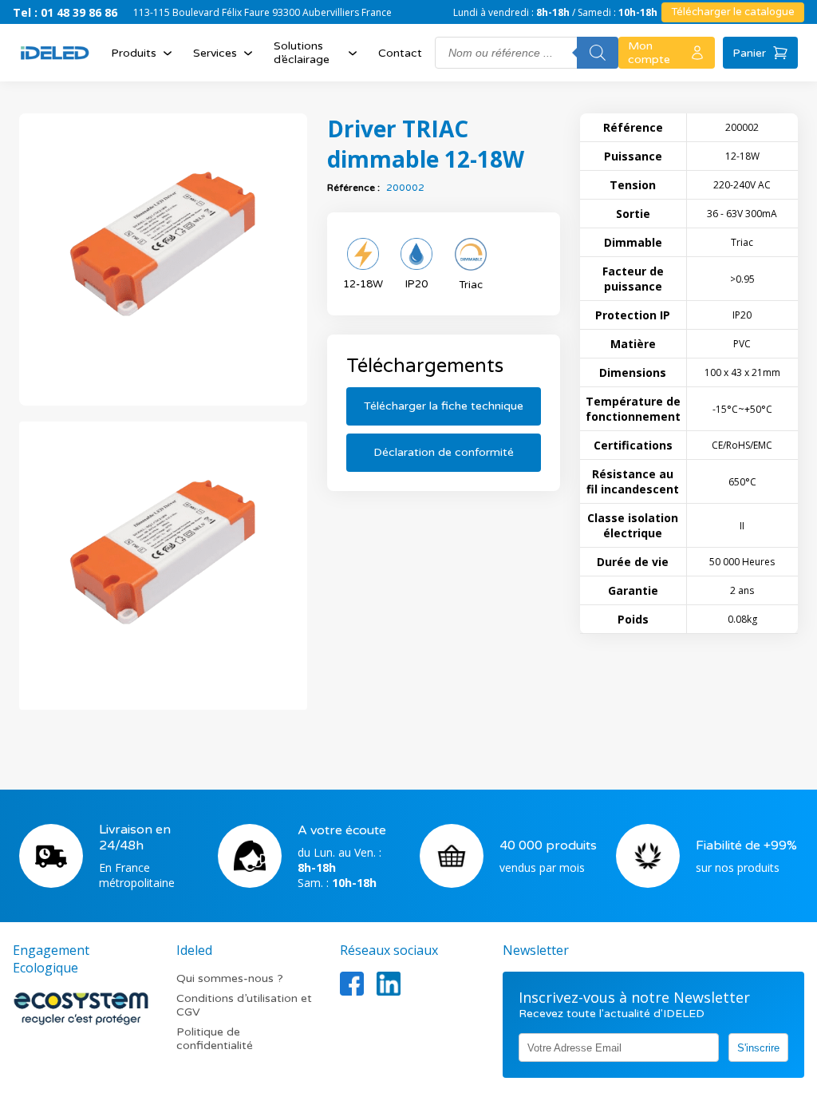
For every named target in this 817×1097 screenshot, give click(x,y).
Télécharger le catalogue (733, 12)
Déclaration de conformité (443, 452)
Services (215, 53)
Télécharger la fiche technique (443, 406)
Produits (133, 53)
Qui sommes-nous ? (229, 978)
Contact (400, 53)
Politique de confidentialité (214, 1038)
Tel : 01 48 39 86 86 (65, 12)
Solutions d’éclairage (302, 52)
